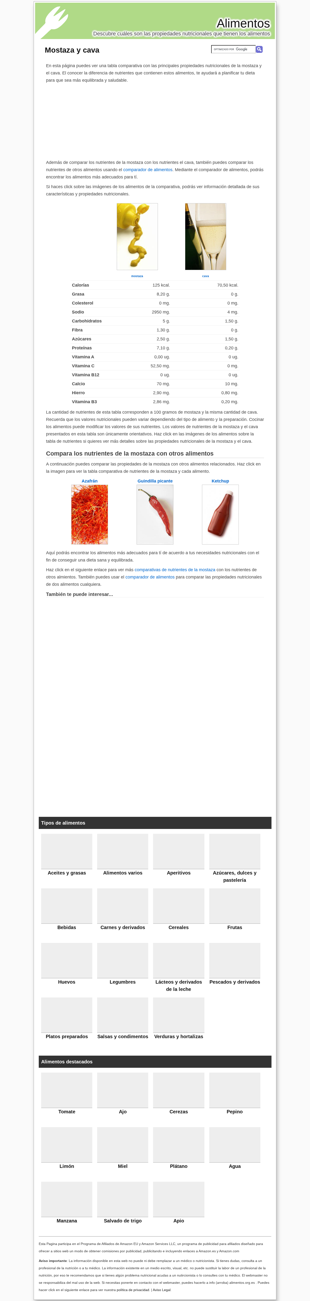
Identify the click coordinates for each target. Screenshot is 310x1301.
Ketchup (220, 481)
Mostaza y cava (72, 50)
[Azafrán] (89, 543)
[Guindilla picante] (155, 543)
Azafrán (90, 481)
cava (205, 276)
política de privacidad (133, 1290)
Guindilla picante (155, 481)
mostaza (137, 276)
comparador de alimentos (147, 169)
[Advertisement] (155, 120)
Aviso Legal (161, 1290)
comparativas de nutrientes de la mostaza (175, 569)
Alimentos (243, 23)
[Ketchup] (220, 543)
